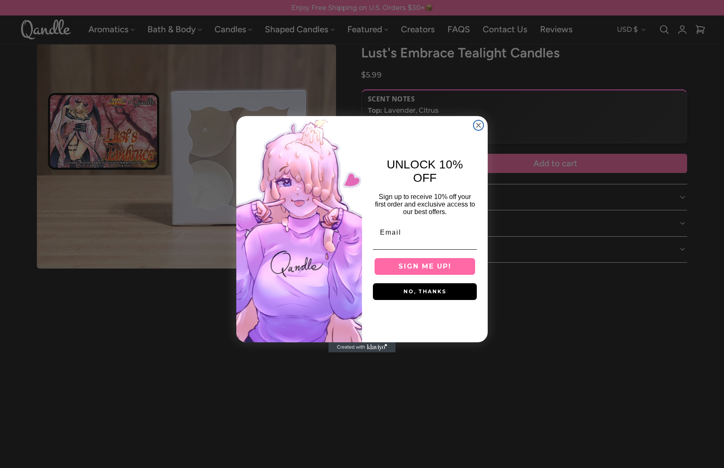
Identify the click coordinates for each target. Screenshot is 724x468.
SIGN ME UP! (424, 266)
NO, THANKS (424, 291)
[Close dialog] (478, 125)
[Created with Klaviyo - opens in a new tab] (362, 347)
